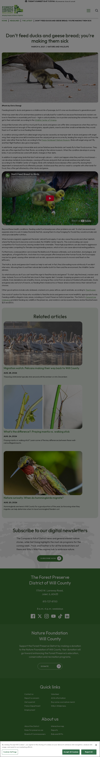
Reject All (89, 752)
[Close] (96, 745)
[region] (50, 749)
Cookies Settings (10, 752)
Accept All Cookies (71, 752)
